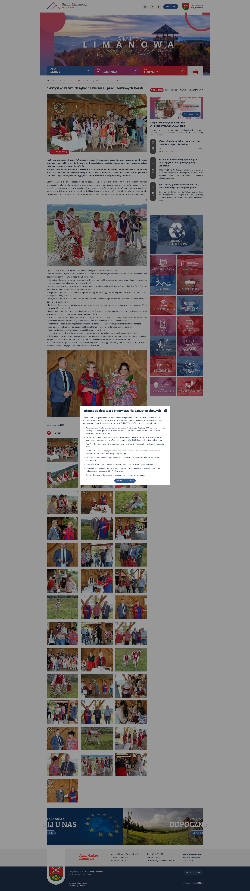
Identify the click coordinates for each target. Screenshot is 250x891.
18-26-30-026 (132, 440)
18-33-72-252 (150, 431)
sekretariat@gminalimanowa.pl (97, 433)
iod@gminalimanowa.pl (155, 440)
